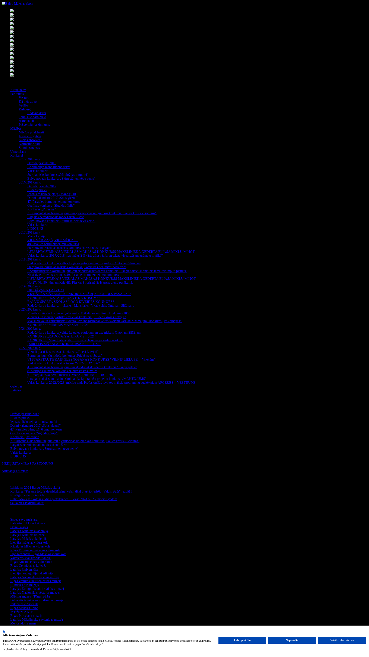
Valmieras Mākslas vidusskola (30, 558)
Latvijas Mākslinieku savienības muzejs (36, 619)
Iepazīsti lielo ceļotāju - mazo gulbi (33, 421)
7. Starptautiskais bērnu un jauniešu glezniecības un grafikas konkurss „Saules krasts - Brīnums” (74, 441)
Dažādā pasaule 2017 (24, 414)
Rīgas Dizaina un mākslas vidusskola (35, 550)
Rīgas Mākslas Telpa (24, 608)
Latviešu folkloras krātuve (27, 523)
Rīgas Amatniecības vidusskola (31, 562)
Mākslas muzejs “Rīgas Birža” (30, 596)
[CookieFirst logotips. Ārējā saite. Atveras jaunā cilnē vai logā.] (4, 631)
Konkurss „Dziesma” (24, 437)
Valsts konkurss (20, 452)
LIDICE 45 (18, 456)
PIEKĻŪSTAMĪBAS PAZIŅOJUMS (28, 463)
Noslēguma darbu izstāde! (27, 495)
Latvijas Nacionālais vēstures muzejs (35, 592)
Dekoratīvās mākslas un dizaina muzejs (36, 600)
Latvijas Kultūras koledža (27, 535)
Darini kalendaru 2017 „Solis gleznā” (35, 425)
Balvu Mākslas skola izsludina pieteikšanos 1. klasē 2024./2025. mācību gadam (63, 499)
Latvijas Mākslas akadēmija (28, 538)
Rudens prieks (19, 418)
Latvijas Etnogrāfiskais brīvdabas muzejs (37, 588)
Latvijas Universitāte (24, 569)
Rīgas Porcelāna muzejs (26, 615)
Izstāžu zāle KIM (21, 612)
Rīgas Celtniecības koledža (28, 565)
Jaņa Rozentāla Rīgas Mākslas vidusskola (38, 554)
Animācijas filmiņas (15, 471)
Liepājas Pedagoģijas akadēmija (31, 573)
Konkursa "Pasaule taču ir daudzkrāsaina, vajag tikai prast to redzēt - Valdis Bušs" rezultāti (71, 491)
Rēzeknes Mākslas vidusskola (30, 546)
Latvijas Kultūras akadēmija (29, 531)
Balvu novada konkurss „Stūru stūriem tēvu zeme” (44, 448)
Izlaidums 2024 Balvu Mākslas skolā (35, 487)
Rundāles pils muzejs (24, 585)
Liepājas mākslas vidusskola (29, 542)
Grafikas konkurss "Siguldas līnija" (34, 433)
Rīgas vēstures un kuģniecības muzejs (35, 581)
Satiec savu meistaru (24, 519)
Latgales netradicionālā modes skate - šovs (38, 445)
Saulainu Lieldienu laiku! (27, 503)
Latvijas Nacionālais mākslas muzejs (34, 577)
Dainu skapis (19, 527)
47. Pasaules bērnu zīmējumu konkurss (36, 429)
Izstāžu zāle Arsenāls (24, 604)
